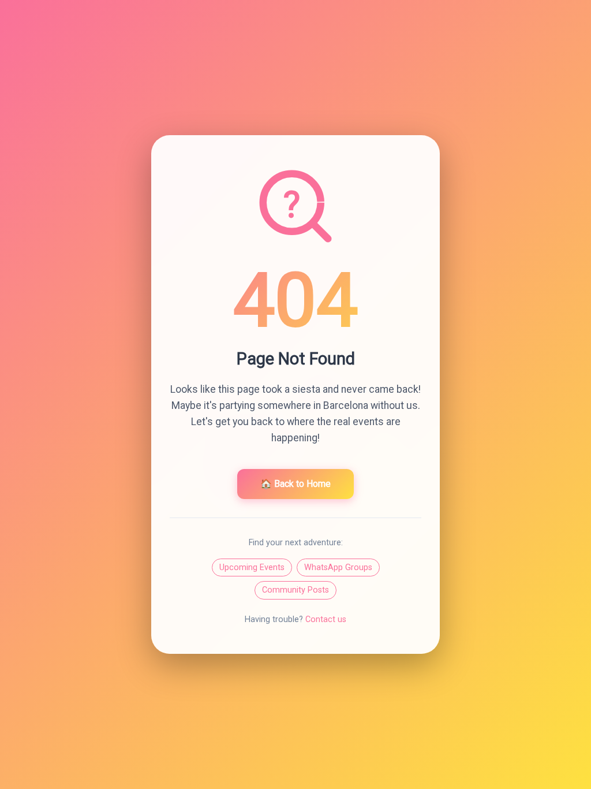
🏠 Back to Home (295, 483)
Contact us (325, 619)
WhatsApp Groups (338, 567)
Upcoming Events (252, 567)
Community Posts (295, 590)
